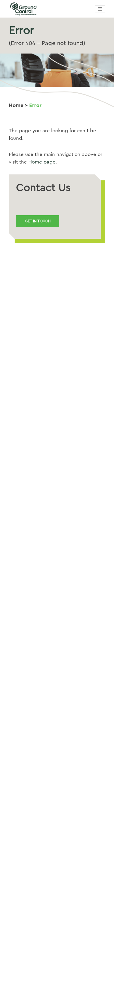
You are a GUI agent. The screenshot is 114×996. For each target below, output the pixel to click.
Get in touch (38, 221)
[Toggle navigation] (100, 9)
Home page (42, 161)
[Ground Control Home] (38, 8)
